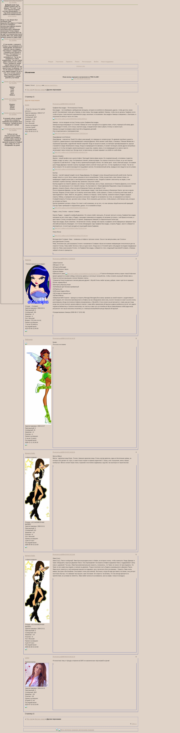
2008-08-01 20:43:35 (68, 104)
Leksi (27, 658)
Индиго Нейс (30, 453)
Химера (28, 260)
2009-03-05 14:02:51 (68, 452)
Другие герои (40, 90)
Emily (27, 105)
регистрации (12, 16)
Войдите (38, 85)
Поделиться (57, 104)
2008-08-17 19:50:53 (68, 259)
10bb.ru (134, 724)
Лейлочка (29, 339)
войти (20, 11)
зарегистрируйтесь (51, 85)
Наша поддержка (107, 61)
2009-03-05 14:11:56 (68, 554)
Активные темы (80, 66)
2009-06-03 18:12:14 (68, 656)
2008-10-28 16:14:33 (68, 338)
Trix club (29, 90)
